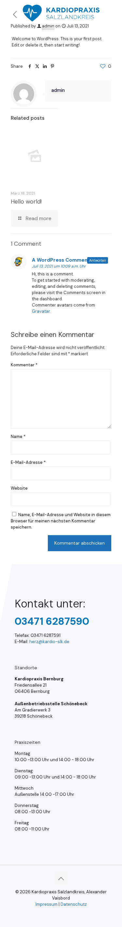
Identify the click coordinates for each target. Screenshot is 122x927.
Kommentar (24, 365)
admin (48, 26)
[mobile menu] (113, 9)
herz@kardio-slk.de (49, 641)
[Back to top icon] (61, 878)
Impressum (46, 904)
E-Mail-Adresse (28, 462)
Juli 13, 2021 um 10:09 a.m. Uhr (59, 266)
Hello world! (26, 201)
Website (19, 488)
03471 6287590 (52, 621)
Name (18, 436)
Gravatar (41, 311)
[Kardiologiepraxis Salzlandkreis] (61, 8)
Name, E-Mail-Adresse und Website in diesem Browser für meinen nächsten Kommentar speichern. (61, 521)
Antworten (97, 260)
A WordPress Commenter (63, 260)
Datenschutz (74, 904)
